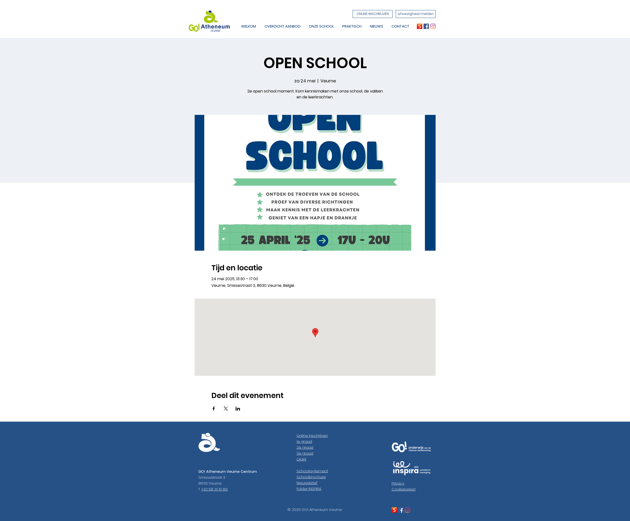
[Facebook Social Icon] (426, 26)
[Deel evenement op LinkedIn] (238, 409)
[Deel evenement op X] (225, 409)
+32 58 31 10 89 (214, 489)
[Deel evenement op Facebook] (213, 409)
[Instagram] (433, 26)
